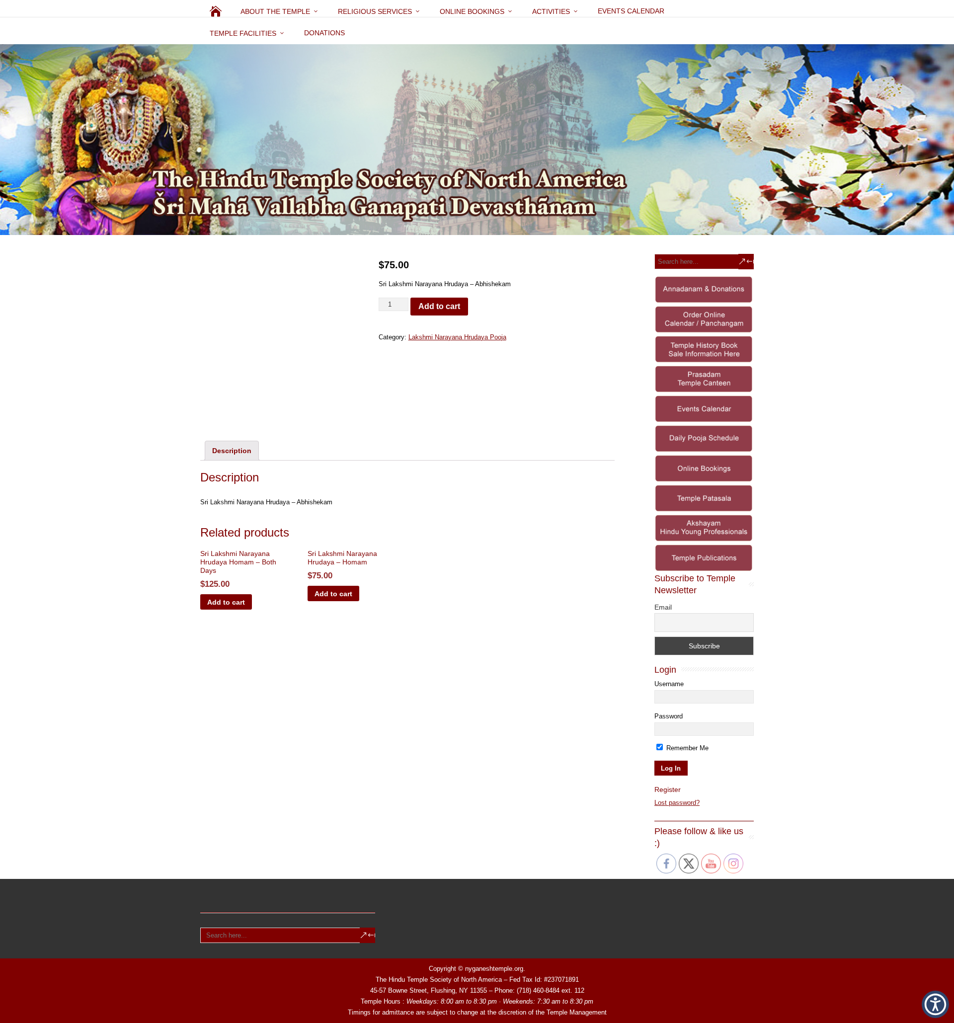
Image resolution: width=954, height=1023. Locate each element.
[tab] (232, 451)
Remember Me (686, 748)
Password (668, 716)
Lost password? (677, 802)
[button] (935, 1004)
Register (667, 789)
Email (663, 607)
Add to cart (439, 306)
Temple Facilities (243, 33)
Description (231, 451)
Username (669, 684)
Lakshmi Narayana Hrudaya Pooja (457, 337)
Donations (324, 33)
